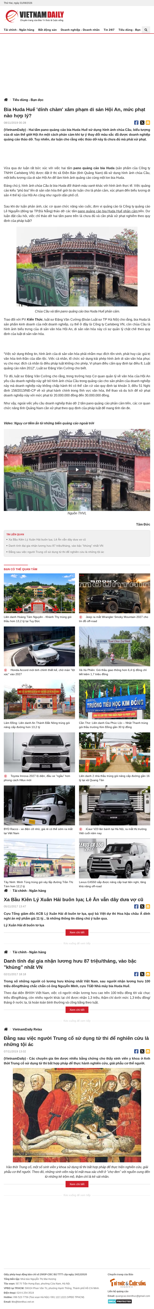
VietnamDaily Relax (27, 1029)
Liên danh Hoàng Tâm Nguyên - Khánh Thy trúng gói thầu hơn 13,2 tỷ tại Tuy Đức (37, 619)
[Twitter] (142, 122)
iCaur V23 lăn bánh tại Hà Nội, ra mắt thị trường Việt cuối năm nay (113, 831)
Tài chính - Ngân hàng (19, 29)
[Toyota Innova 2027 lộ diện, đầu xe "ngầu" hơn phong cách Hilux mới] (39, 752)
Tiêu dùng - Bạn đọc (133, 29)
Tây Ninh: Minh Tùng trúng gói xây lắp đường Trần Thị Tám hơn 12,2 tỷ (38, 884)
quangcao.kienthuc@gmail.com (133, 1296)
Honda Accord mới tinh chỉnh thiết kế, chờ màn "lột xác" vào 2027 (39, 672)
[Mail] (147, 122)
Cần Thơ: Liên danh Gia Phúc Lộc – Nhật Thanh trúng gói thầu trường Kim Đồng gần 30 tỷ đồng (113, 725)
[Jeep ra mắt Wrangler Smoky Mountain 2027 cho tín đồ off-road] (114, 593)
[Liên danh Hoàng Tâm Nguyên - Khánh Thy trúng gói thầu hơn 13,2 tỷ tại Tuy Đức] (39, 593)
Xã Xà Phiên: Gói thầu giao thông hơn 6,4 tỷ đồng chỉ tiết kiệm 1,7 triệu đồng (113, 672)
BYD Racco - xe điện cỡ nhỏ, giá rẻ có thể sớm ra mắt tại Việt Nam (38, 831)
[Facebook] (136, 122)
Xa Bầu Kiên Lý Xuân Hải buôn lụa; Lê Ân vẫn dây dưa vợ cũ (47, 539)
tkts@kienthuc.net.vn (23, 1301)
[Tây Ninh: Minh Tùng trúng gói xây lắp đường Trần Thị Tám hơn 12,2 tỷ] (39, 858)
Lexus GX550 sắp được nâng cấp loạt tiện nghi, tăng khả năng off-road (112, 884)
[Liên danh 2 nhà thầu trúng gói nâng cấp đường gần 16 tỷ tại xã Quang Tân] (114, 752)
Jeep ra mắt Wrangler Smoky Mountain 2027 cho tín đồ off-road (113, 619)
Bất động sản (47, 29)
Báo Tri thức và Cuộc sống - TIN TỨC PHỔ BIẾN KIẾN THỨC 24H (34, 16)
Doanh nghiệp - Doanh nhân (80, 29)
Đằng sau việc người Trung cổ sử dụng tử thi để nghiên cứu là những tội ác (56, 551)
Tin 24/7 (109, 29)
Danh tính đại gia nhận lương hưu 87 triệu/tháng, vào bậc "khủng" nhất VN (56, 545)
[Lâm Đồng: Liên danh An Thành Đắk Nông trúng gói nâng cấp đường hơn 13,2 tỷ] (39, 699)
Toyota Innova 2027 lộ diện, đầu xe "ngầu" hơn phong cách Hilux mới (37, 778)
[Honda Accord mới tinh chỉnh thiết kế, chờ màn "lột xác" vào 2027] (39, 646)
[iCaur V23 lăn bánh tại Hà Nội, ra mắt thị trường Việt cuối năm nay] (114, 805)
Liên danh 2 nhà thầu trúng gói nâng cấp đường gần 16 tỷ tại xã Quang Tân (114, 778)
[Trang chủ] (6, 100)
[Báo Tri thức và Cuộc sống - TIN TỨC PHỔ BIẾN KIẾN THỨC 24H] (129, 1282)
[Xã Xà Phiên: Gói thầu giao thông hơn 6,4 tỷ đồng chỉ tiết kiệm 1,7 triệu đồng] (114, 646)
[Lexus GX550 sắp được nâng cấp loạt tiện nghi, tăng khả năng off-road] (114, 858)
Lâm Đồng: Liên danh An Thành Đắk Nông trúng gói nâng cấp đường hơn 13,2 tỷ (37, 725)
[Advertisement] (77, 64)
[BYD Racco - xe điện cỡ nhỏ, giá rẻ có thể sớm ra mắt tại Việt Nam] (39, 805)
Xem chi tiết (77, 932)
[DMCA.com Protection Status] (120, 1301)
